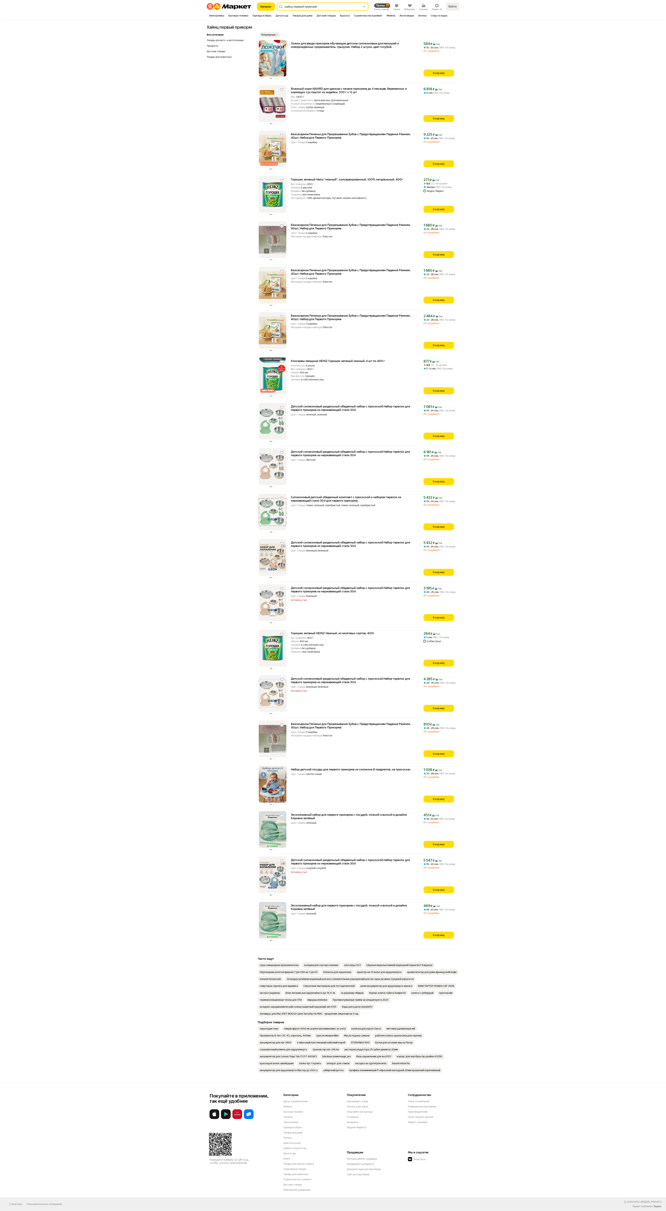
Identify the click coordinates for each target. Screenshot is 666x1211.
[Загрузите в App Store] (214, 1118)
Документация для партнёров (364, 1169)
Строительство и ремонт (297, 1179)
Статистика (15, 1204)
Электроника (290, 1122)
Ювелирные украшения (296, 1189)
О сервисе (353, 1117)
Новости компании (418, 1101)
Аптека (287, 1137)
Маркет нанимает (418, 1122)
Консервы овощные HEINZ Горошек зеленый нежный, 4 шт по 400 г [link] (338, 361)
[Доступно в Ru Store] (249, 1118)
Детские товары (292, 1184)
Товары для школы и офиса (298, 1163)
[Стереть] (364, 6)
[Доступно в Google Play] (226, 1118)
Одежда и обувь (292, 1127)
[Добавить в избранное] (281, 44)
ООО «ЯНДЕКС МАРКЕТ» (648, 1201)
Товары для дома (292, 1132)
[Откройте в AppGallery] (237, 1118)
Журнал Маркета (356, 1127)
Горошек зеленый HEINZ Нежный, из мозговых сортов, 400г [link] (332, 633)
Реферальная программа (422, 1106)
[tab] (216, 16)
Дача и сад (289, 1153)
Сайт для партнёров (358, 1174)
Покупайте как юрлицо (360, 1111)
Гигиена (287, 1117)
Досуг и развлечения (295, 1101)
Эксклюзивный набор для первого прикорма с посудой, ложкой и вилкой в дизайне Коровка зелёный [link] (349, 816)
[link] (279, 965)
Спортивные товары (294, 1169)
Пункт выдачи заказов (420, 1117)
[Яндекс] (657, 1206)
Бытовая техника (293, 1111)
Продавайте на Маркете (360, 1164)
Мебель (287, 1106)
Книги (286, 1158)
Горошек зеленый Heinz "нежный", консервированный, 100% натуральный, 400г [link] (347, 179)
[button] (269, 34)
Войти (453, 6)
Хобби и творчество (294, 1148)
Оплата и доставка (357, 1106)
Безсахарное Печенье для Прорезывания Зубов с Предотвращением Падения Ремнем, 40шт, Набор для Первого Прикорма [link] (351, 135)
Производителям (418, 1111)
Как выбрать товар (357, 1101)
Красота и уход (291, 1143)
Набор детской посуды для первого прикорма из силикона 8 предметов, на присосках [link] (351, 769)
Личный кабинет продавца (362, 1158)
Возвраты (352, 1122)
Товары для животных (295, 1174)
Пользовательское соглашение (44, 1204)
